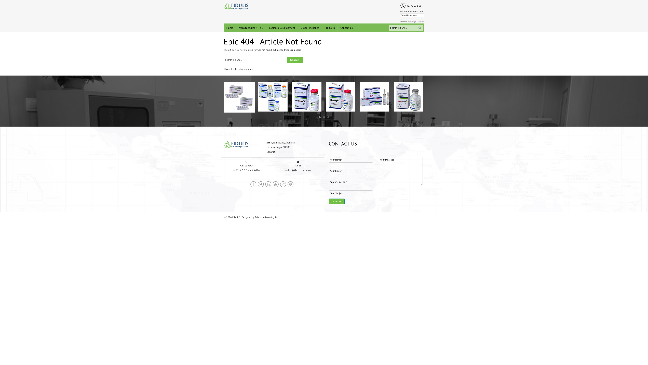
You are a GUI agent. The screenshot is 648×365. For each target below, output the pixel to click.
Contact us (346, 27)
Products (330, 27)
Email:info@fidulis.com (411, 11)
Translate (420, 22)
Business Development (282, 27)
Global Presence (310, 27)
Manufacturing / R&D (251, 27)
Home (229, 27)
